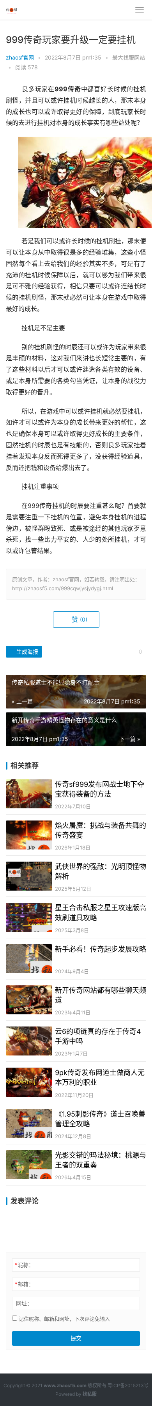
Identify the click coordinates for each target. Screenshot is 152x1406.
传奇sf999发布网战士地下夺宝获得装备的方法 (99, 789)
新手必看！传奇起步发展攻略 (100, 949)
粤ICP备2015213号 (128, 1385)
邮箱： (24, 1284)
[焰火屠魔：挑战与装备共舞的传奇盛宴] (29, 834)
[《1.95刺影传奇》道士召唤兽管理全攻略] (29, 1123)
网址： (24, 1303)
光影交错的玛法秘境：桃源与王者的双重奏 (100, 1160)
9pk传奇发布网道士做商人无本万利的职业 (100, 1077)
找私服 (90, 1394)
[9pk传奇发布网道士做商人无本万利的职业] (29, 1082)
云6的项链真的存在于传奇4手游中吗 (98, 1036)
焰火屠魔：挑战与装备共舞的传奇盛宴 (100, 830)
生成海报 (26, 651)
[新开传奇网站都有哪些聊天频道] (29, 999)
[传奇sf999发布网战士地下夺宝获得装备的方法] (29, 793)
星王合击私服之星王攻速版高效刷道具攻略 (100, 913)
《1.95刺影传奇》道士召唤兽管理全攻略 (100, 1119)
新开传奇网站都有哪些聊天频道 (100, 995)
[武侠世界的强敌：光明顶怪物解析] (29, 876)
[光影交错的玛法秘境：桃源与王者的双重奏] (29, 1164)
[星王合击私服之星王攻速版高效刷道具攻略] (29, 917)
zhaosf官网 (20, 57)
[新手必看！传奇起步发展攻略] (29, 958)
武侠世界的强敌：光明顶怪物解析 (100, 871)
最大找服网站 (128, 57)
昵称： (24, 1264)
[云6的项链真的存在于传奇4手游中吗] (29, 1040)
